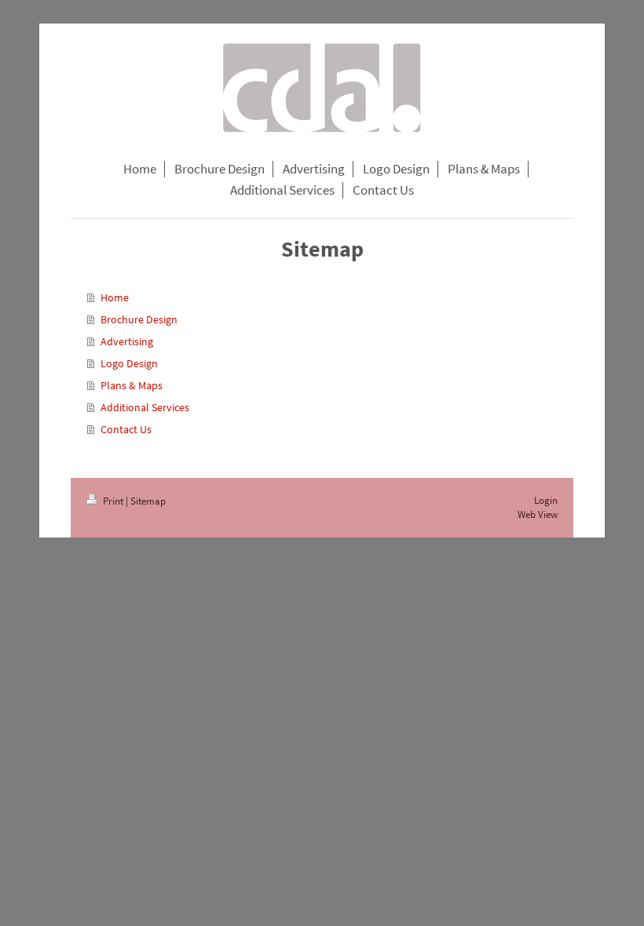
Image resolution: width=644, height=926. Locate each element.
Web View (538, 514)
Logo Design (129, 363)
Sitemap (148, 501)
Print (113, 501)
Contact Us (126, 429)
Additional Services (145, 407)
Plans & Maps (132, 385)
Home (115, 297)
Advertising (127, 341)
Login (546, 500)
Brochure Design (139, 319)
